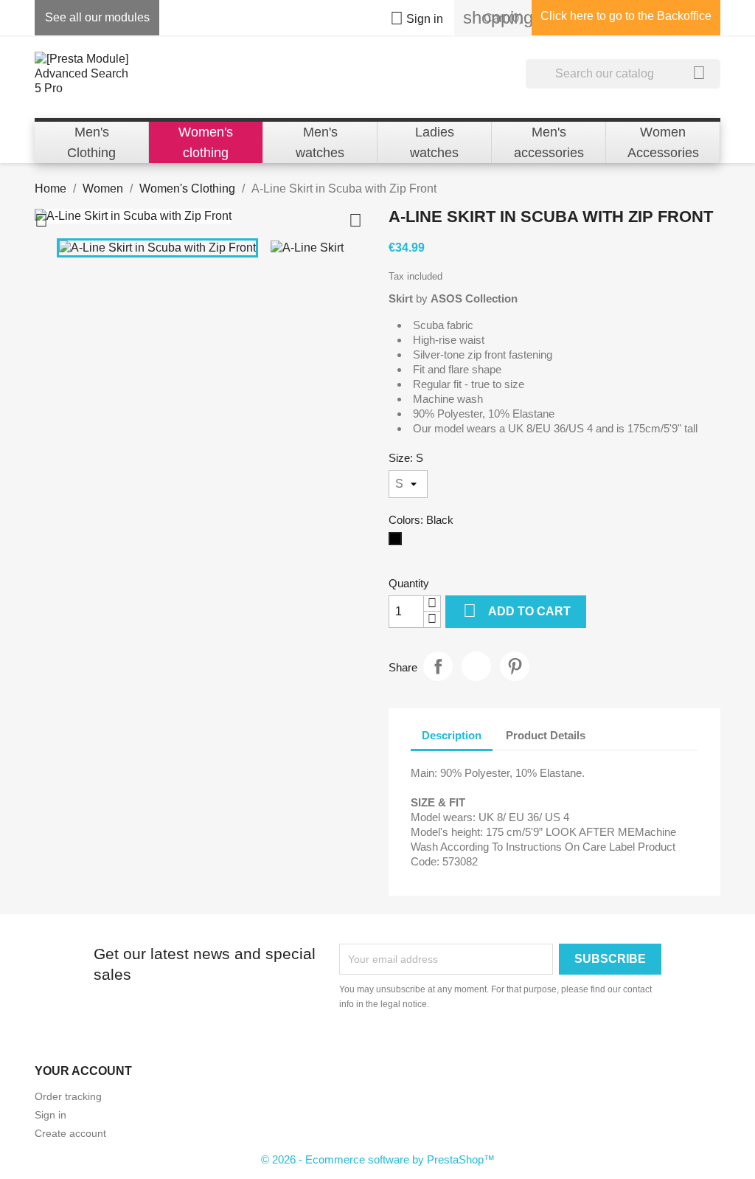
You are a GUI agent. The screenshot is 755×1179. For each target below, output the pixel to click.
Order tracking (68, 1096)
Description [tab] (451, 735)
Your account (83, 1071)
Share (438, 666)
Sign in (50, 1115)
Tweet (476, 666)
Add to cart (517, 610)
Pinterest (514, 666)
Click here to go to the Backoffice (625, 16)
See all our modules (97, 17)
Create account (70, 1133)
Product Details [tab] (545, 735)
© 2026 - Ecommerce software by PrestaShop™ (378, 1159)
